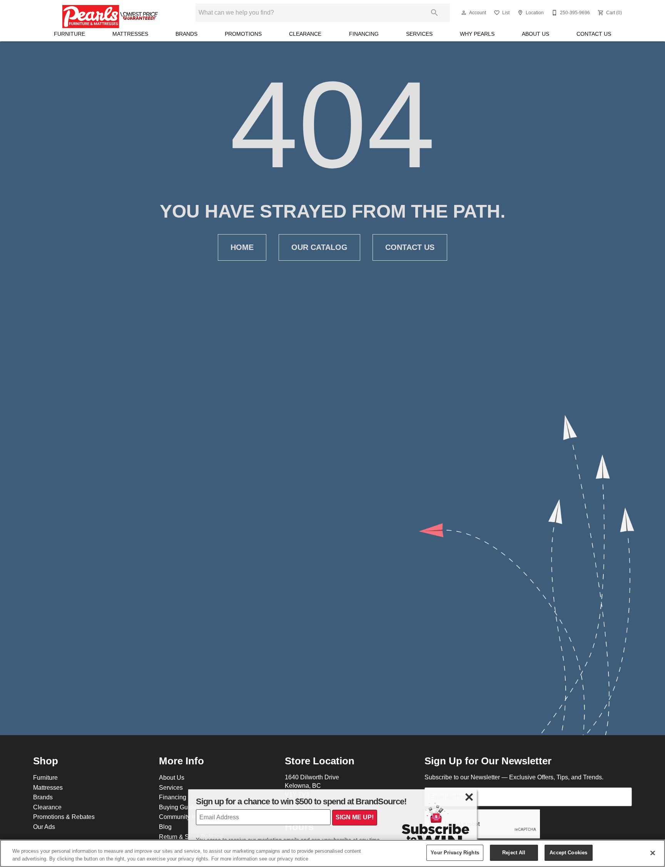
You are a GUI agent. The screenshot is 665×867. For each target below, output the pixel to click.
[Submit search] (434, 13)
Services (419, 34)
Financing (364, 34)
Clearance (305, 34)
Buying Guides (179, 807)
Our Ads (44, 826)
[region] (332, 853)
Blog (165, 826)
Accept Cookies (568, 852)
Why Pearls (477, 34)
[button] (463, 12)
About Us (535, 34)
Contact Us (593, 34)
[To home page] (110, 12)
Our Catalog (319, 247)
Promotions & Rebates (64, 816)
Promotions (243, 34)
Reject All (513, 852)
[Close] (652, 852)
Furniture (69, 34)
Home (242, 247)
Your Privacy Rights (455, 852)
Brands (186, 34)
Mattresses (130, 34)
